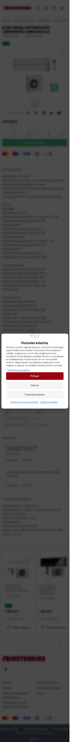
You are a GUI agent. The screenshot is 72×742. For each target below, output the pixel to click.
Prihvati (34, 375)
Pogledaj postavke (35, 394)
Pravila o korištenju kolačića (24, 402)
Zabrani (35, 385)
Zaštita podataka (49, 402)
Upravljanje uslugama (18, 370)
